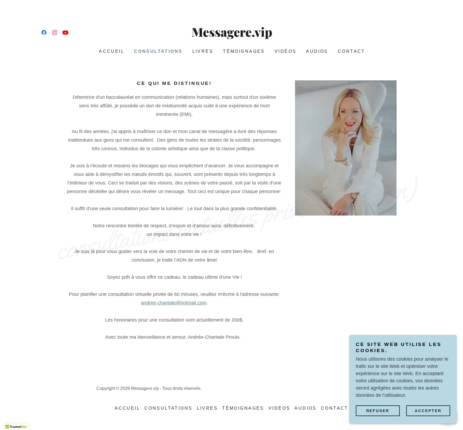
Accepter (428, 411)
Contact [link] (351, 51)
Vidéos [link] (286, 51)
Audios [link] (317, 51)
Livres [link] (203, 51)
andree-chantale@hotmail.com (174, 302)
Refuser (378, 411)
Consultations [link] (158, 51)
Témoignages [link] (244, 51)
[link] (44, 32)
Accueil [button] (127, 408)
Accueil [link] (111, 51)
